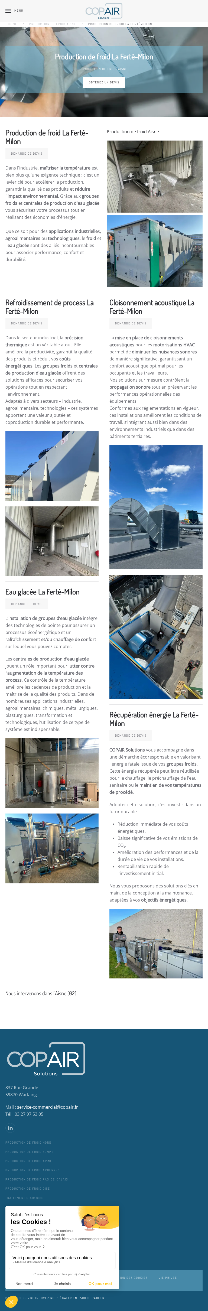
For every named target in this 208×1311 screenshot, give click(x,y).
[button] (14, 11)
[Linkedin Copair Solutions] (10, 1128)
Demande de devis (27, 153)
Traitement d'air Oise (24, 1198)
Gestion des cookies (130, 1278)
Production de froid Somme (29, 1152)
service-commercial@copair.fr (47, 1107)
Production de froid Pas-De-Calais (36, 1179)
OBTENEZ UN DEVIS (104, 82)
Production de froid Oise (27, 1188)
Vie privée (168, 1278)
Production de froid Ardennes (32, 1170)
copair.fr (96, 1298)
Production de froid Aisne (104, 69)
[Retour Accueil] (104, 11)
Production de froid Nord (28, 1142)
